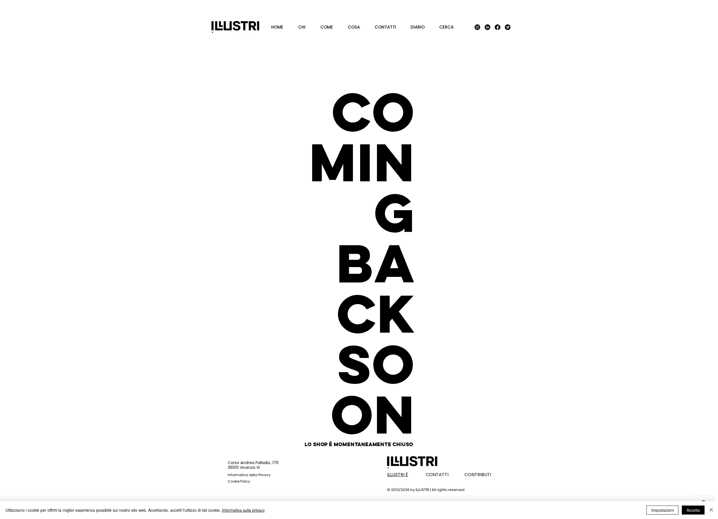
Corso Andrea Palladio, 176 (253, 462)
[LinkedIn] (487, 27)
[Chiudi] (711, 510)
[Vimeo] (507, 27)
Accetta (693, 510)
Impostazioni (662, 510)
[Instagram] (477, 27)
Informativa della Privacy (249, 474)
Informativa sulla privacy (243, 510)
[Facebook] (497, 27)
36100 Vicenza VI (244, 467)
